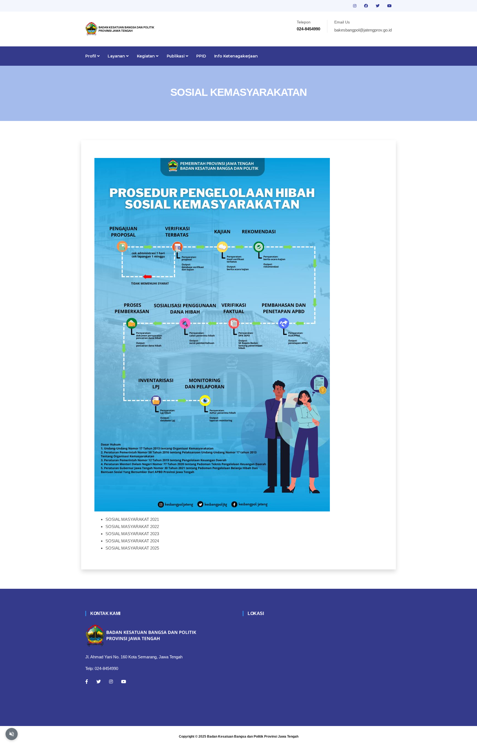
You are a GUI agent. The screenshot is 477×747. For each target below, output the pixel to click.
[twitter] (378, 5)
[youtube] (389, 5)
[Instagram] (110, 682)
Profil (91, 56)
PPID (201, 56)
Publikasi (176, 56)
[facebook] (366, 5)
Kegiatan (146, 56)
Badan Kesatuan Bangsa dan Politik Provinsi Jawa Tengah (252, 736)
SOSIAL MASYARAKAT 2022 (132, 526)
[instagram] (355, 5)
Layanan (117, 56)
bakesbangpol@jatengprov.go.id (363, 30)
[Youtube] (124, 682)
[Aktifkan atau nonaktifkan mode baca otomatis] (12, 734)
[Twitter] (98, 682)
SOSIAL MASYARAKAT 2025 (132, 548)
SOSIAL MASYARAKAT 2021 (132, 519)
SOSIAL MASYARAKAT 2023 (132, 533)
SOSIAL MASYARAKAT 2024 (132, 541)
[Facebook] (87, 682)
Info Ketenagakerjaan (236, 56)
